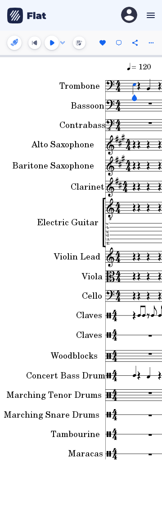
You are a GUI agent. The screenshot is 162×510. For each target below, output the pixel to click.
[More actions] (151, 42)
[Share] (135, 42)
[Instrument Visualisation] (79, 42)
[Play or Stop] (52, 43)
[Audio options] (62, 43)
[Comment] (119, 43)
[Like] (102, 43)
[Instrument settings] (14, 43)
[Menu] (149, 15)
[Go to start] (34, 42)
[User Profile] (129, 15)
